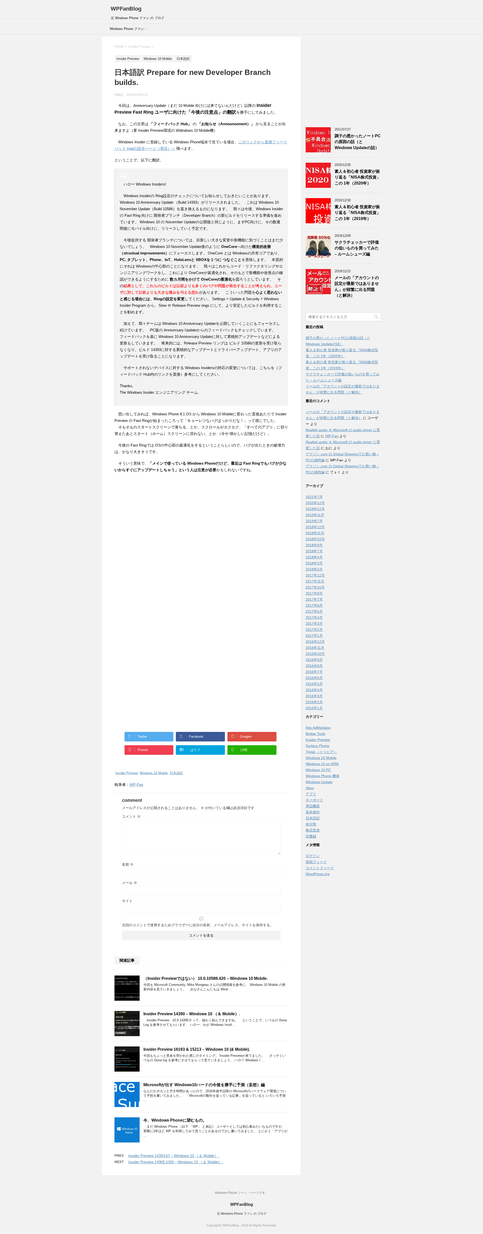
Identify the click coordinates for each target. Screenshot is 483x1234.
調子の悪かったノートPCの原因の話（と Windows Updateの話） (358, 142)
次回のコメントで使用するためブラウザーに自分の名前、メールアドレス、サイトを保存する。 (197, 925)
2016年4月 (314, 690)
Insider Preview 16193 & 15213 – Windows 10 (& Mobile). (196, 1049)
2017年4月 (314, 617)
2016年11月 (315, 648)
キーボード (314, 800)
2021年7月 (314, 497)
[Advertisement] (201, 523)
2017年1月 (314, 636)
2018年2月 (314, 569)
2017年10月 (315, 587)
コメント (131, 816)
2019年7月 (314, 521)
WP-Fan (136, 784)
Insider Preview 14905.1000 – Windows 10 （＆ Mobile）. (175, 1162)
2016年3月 (314, 696)
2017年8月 (314, 593)
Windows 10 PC (318, 770)
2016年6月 (314, 678)
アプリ (311, 794)
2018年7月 (314, 551)
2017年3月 (314, 624)
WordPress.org (318, 874)
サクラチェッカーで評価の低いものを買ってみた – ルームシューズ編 (357, 248)
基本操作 (313, 812)
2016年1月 (314, 708)
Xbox (310, 788)
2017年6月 (314, 605)
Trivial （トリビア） (321, 752)
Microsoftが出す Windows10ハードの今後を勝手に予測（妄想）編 (204, 1085)
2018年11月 (315, 533)
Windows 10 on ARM (322, 764)
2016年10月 (315, 654)
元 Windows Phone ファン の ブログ (241, 1213)
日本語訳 (176, 773)
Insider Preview (126, 773)
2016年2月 (314, 702)
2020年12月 (315, 503)
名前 (128, 864)
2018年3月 (314, 563)
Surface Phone (317, 746)
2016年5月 (314, 684)
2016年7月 (314, 672)
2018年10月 (315, 539)
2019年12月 (315, 509)
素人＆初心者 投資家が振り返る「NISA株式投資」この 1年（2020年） (358, 177)
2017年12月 (315, 575)
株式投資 (313, 830)
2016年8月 (314, 666)
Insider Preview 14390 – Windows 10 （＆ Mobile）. (191, 1014)
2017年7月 (314, 599)
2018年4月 (314, 557)
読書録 (311, 836)
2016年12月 (315, 642)
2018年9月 (314, 545)
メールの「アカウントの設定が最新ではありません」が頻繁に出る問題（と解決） (357, 286)
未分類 (311, 824)
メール (129, 883)
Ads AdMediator (318, 728)
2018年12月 (315, 527)
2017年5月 (314, 611)
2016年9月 (314, 660)
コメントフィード (320, 868)
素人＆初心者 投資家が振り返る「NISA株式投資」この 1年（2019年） (358, 213)
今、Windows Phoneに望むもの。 (175, 1120)
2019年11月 (315, 515)
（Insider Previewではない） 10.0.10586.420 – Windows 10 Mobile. (205, 978)
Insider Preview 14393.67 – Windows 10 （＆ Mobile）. (173, 1156)
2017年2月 (314, 630)
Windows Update (319, 782)
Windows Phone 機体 (322, 776)
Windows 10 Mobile (154, 773)
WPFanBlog (126, 9)
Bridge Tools (315, 734)
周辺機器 (313, 806)
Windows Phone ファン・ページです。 (128, 30)
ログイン (313, 856)
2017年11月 (315, 581)
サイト (127, 901)
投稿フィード (316, 862)
